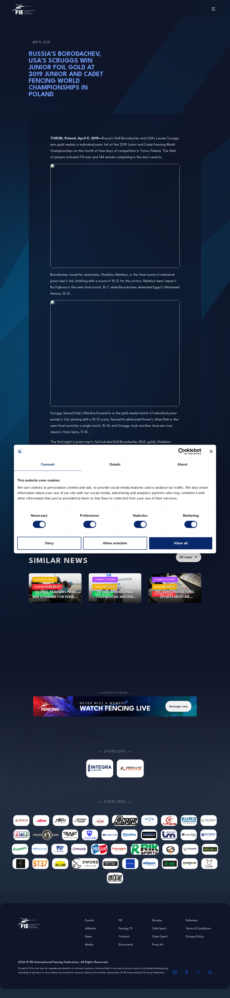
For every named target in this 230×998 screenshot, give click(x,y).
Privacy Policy (194, 936)
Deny (49, 543)
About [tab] (182, 464)
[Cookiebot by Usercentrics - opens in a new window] (181, 451)
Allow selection (115, 543)
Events (89, 920)
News (88, 936)
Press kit (157, 944)
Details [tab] (115, 464)
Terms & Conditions (198, 928)
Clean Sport (160, 936)
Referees (191, 920)
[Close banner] (211, 451)
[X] (198, 972)
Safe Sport (159, 928)
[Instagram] (174, 972)
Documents (126, 944)
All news (185, 557)
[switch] (89, 524)
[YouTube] (210, 972)
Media (89, 944)
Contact (124, 936)
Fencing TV (126, 928)
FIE (120, 920)
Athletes (90, 928)
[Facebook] (186, 972)
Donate (157, 920)
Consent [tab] (47, 464)
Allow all (181, 543)
